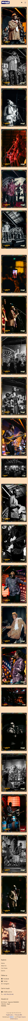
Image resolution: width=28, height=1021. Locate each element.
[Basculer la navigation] (25, 2)
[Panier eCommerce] (21, 2)
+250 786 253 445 (8, 994)
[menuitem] (9, 1015)
